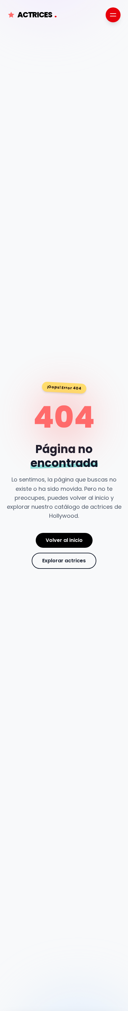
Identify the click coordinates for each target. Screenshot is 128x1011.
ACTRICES (37, 15)
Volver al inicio (64, 540)
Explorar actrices (64, 560)
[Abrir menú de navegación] (113, 14)
